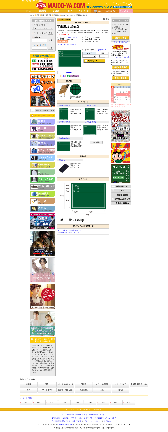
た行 (64, 402)
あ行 (25, 402)
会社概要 (56, 11)
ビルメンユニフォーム (46, 135)
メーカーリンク (110, 418)
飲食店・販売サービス (46, 164)
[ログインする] (120, 38)
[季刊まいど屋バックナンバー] (120, 141)
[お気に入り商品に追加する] (64, 19)
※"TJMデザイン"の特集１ (65, 44)
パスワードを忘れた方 (120, 42)
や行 (115, 402)
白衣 (44, 172)
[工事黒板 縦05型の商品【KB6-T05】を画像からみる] (89, 120)
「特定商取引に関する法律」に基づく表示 (66, 421)
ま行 (102, 402)
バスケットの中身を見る (107, 11)
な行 (77, 402)
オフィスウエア (45, 157)
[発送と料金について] (121, 188)
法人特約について (110, 421)
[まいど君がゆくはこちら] (120, 162)
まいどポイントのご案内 (123, 57)
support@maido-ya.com (64, 424)
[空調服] (42, 229)
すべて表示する (96, 142)
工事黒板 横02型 (90, 122)
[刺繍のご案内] (121, 196)
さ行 (51, 402)
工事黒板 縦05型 (90, 106)
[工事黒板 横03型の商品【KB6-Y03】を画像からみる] (63, 152)
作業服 (42, 121)
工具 (44, 201)
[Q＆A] (121, 192)
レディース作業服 (46, 150)
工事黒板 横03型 (64, 138)
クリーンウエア (45, 179)
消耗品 (42, 208)
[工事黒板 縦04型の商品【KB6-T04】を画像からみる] (63, 120)
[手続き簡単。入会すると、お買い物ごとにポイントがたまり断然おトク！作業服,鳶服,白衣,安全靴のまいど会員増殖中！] (120, 67)
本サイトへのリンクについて (81, 418)
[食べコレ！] (42, 309)
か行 (38, 402)
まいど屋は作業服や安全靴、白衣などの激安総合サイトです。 (84, 415)
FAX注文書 (99, 418)
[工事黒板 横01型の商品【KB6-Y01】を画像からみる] (63, 136)
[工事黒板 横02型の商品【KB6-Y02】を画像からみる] (89, 136)
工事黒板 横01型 (64, 122)
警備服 (42, 143)
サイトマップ (83, 11)
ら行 (128, 402)
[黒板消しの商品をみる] (63, 174)
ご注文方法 (42, 11)
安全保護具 (43, 193)
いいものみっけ (125, 11)
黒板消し (62, 160)
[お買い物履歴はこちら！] (120, 78)
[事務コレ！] (42, 282)
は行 (90, 402)
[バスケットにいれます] (94, 61)
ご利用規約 (56, 418)
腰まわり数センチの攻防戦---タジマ (70, 230)
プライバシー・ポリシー (92, 421)
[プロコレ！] (42, 255)
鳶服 (44, 128)
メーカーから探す (26, 398)
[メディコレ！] (42, 335)
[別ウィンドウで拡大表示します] (83, 222)
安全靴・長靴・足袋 (46, 186)
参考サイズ (102, 50)
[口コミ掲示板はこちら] (120, 183)
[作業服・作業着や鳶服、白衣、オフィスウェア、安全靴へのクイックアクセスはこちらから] (42, 117)
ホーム (28, 11)
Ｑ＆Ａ (70, 11)
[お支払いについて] (121, 200)
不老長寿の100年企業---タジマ (68, 232)
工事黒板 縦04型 (64, 106)
